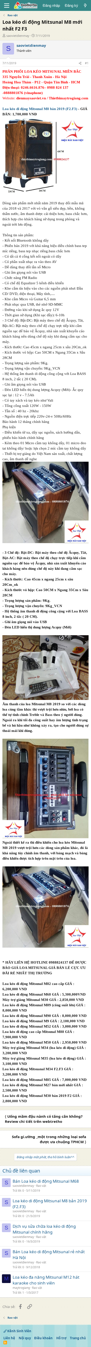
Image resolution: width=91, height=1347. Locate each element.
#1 (87, 63)
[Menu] (6, 5)
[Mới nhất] (85, 5)
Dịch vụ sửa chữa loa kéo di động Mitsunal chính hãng (44, 1229)
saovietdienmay (17, 35)
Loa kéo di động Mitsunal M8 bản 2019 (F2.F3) (39, 109)
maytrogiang (21, 1288)
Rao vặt (41, 1186)
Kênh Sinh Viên (19, 1331)
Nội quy (25, 1338)
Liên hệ (9, 1338)
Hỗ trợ (61, 1338)
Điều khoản (43, 1338)
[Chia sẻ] (80, 63)
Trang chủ (78, 1338)
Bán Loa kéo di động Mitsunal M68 (46, 1181)
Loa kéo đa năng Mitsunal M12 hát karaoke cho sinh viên (46, 1280)
